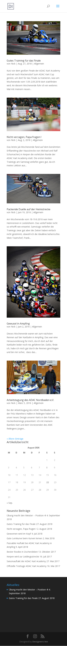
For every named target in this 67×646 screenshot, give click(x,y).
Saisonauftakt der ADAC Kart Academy (26, 561)
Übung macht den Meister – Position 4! (26, 515)
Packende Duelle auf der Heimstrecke (28, 209)
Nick (13, 63)
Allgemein (39, 63)
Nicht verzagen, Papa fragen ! (24, 137)
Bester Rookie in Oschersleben (22, 551)
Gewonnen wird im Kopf (19, 533)
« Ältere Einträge (15, 438)
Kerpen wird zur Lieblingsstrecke (23, 556)
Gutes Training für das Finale (24, 60)
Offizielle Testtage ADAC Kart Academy (26, 566)
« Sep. (10, 502)
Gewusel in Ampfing (18, 323)
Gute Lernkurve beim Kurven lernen (24, 538)
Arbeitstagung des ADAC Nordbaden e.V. (30, 400)
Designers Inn (40, 641)
